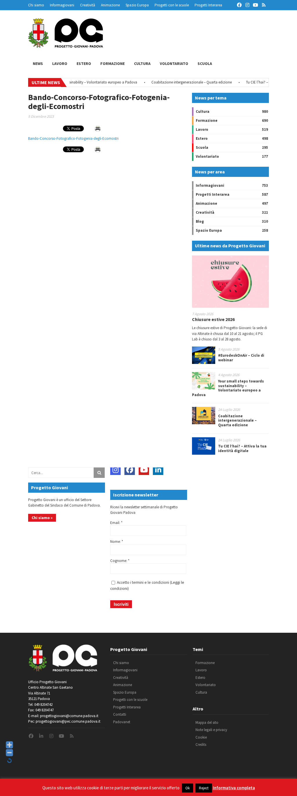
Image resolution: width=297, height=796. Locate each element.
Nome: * (116, 541)
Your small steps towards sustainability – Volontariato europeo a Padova (72, 82)
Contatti (119, 714)
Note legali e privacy (211, 729)
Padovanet (121, 721)
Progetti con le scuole (172, 5)
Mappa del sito (206, 722)
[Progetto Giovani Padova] (65, 45)
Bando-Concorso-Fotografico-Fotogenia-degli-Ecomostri (73, 138)
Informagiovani (62, 5)
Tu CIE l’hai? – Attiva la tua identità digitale (242, 448)
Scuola (205, 63)
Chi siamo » (42, 517)
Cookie (201, 737)
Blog (200, 221)
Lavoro (59, 63)
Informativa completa (234, 787)
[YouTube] (144, 470)
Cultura (142, 63)
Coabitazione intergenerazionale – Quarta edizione (183, 82)
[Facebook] (129, 470)
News (38, 63)
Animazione (110, 5)
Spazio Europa (137, 5)
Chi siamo (36, 5)
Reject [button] (204, 788)
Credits (200, 744)
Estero (84, 63)
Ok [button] (187, 788)
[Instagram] (115, 470)
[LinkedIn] (158, 470)
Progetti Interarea (208, 5)
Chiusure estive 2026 (213, 319)
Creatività (87, 5)
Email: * (116, 522)
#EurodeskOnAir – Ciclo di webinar (241, 357)
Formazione (112, 63)
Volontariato (174, 63)
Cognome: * (119, 560)
